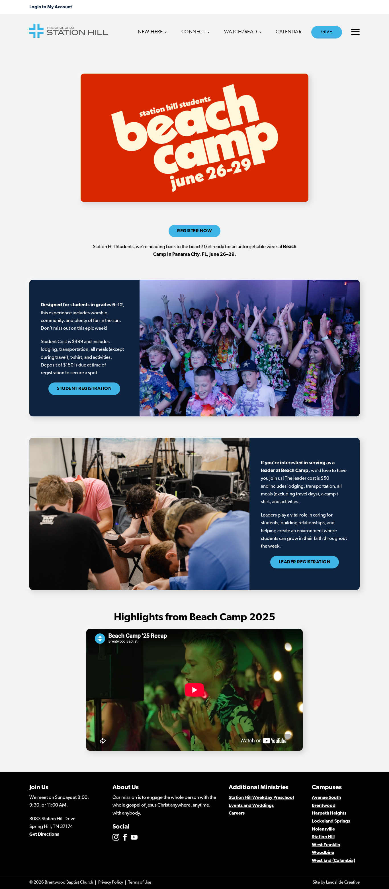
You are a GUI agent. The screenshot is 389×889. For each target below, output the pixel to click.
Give (326, 32)
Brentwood (323, 805)
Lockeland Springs (331, 821)
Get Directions (44, 834)
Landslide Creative (343, 882)
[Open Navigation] (355, 32)
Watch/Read (240, 32)
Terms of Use (139, 882)
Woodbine (323, 852)
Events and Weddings (251, 805)
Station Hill (323, 837)
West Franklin (326, 845)
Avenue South (326, 797)
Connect (193, 32)
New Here (150, 32)
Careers (237, 813)
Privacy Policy (110, 882)
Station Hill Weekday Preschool (261, 797)
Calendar (288, 32)
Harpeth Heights (329, 813)
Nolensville (323, 829)
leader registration (305, 562)
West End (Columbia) (333, 860)
